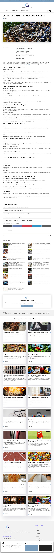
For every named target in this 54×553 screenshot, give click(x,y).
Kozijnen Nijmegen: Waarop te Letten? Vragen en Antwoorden (38, 398)
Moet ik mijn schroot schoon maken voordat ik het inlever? (27, 213)
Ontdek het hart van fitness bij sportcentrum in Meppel (12, 463)
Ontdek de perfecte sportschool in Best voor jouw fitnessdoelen (38, 419)
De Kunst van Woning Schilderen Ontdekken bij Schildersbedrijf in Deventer (37, 376)
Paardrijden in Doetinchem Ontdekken (11, 332)
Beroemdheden (38, 531)
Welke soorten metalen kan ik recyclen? (27, 217)
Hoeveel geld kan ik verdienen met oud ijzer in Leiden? (27, 207)
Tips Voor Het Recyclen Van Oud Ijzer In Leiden (25, 54)
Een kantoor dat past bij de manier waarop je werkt (16, 249)
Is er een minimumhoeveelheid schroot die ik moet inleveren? (27, 220)
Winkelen (6, 18)
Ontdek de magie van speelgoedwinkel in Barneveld (38, 462)
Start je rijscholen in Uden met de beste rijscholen (38, 332)
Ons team (23, 10)
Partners (7, 10)
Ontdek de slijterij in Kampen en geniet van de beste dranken (13, 506)
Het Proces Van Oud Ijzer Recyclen (23, 49)
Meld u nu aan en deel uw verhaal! (27, 300)
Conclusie (18, 57)
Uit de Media (12, 10)
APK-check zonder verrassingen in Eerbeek (15, 268)
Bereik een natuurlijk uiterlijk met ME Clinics (15, 274)
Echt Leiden (28, 64)
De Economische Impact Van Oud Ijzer (23, 52)
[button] (51, 543)
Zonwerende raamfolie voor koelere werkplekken (41, 268)
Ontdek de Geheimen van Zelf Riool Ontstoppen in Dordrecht (13, 376)
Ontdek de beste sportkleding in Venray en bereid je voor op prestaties (38, 441)
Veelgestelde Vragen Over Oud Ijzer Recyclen (25, 55)
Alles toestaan (31, 548)
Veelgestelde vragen (20, 58)
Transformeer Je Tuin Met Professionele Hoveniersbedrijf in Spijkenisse (36, 354)
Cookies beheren (45, 548)
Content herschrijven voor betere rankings (15, 287)
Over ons (18, 10)
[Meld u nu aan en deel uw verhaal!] (27, 297)
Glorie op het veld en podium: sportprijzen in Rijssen (13, 440)
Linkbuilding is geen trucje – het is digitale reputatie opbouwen (39, 539)
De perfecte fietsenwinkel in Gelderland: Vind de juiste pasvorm (13, 419)
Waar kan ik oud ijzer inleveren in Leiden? (27, 210)
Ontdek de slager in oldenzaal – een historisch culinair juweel (37, 506)
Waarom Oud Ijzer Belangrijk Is (22, 46)
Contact (27, 10)
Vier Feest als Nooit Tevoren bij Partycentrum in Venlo (13, 398)
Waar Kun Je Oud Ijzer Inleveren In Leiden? (24, 48)
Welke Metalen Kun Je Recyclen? (22, 51)
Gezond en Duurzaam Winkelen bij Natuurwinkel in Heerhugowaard (13, 354)
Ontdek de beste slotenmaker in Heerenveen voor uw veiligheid (38, 484)
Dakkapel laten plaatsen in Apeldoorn (39, 274)
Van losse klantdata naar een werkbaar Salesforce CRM (41, 243)
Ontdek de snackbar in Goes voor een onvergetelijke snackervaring (14, 484)
